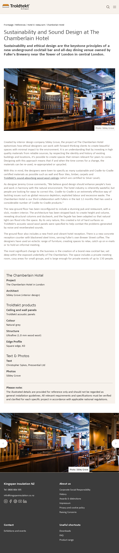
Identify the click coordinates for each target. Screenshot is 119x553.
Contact (9, 524)
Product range (67, 539)
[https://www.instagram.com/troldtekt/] (6, 501)
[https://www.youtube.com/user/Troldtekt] (20, 501)
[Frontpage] (16, 7)
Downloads (65, 530)
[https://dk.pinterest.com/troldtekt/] (15, 501)
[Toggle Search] (108, 7)
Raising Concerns (68, 512)
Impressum (65, 503)
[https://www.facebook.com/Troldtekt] (10, 501)
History (63, 494)
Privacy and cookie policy (72, 507)
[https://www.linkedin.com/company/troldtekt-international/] (25, 501)
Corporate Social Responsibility (75, 489)
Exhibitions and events (15, 530)
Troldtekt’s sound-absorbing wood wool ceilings (31, 177)
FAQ (61, 535)
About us (65, 483)
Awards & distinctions (70, 498)
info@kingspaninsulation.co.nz (19, 495)
